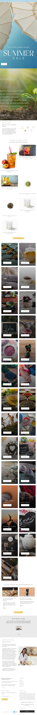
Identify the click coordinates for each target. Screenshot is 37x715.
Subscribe (27, 711)
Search (20, 680)
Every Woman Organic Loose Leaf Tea (9, 215)
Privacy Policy (21, 686)
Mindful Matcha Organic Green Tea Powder (27, 193)
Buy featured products (18, 238)
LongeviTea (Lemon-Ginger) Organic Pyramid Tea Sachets (9, 233)
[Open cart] (35, 3)
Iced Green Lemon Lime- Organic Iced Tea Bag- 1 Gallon (9, 188)
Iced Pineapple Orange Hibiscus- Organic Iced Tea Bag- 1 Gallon (27, 158)
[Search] (33, 3)
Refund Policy (21, 681)
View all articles (18, 612)
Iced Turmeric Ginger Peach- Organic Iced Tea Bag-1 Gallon (9, 171)
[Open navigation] (1, 3)
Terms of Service (22, 684)
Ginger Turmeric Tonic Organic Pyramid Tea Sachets (27, 210)
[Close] (34, 701)
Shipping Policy (22, 683)
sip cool (4, 64)
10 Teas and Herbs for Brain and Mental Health (9, 599)
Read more (4, 607)
